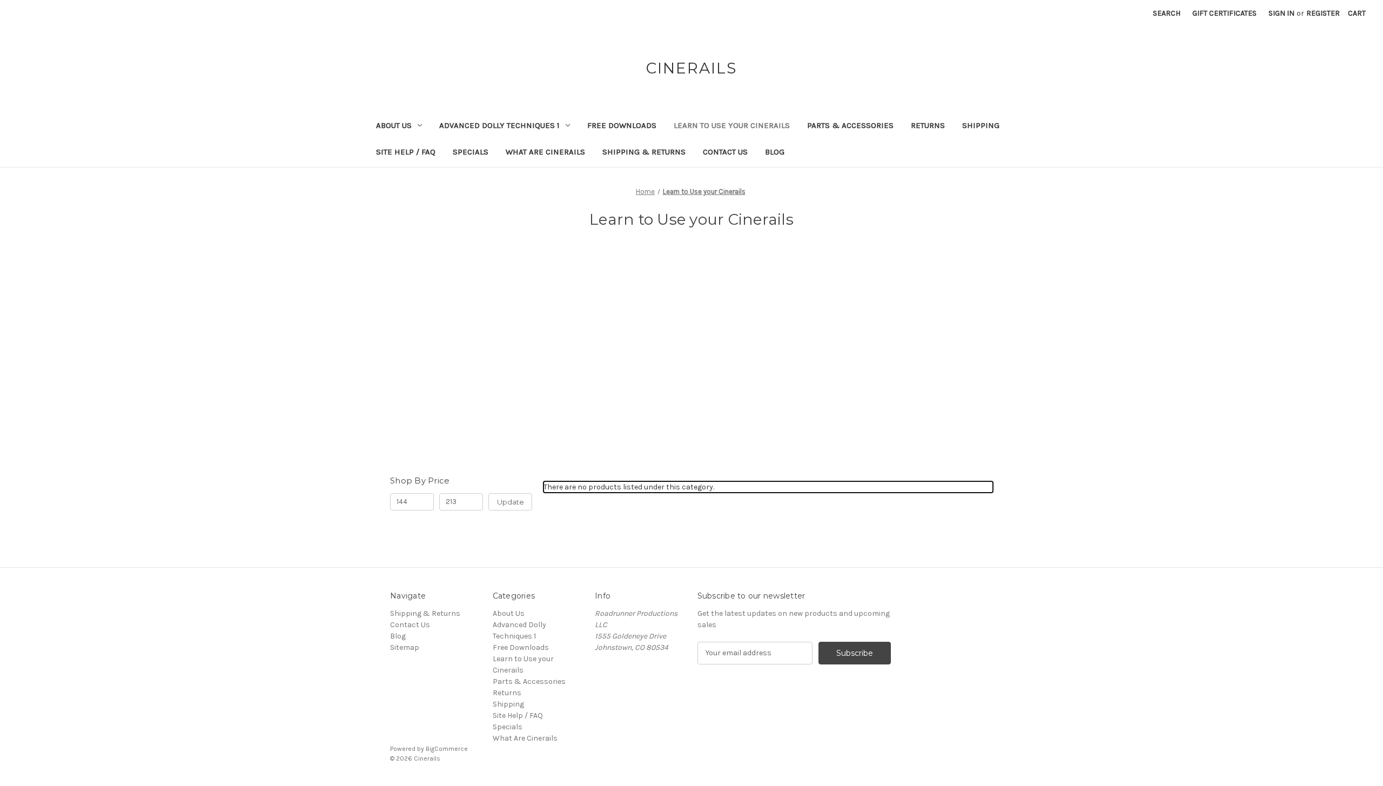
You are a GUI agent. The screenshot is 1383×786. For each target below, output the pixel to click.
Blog (774, 152)
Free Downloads (621, 125)
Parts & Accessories (850, 125)
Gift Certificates (1224, 13)
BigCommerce (447, 749)
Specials (470, 152)
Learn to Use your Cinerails (732, 125)
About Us (394, 125)
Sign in (1281, 13)
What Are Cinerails (545, 152)
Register (1323, 13)
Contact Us (725, 152)
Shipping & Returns (644, 152)
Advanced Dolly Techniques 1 (499, 125)
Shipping (980, 125)
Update (510, 502)
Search (1166, 13)
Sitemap (404, 647)
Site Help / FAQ (405, 152)
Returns (928, 125)
